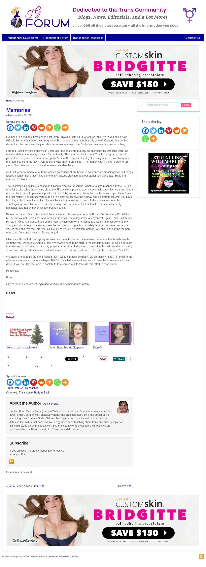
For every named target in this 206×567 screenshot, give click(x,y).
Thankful (97, 347)
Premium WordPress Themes (63, 556)
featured (18, 387)
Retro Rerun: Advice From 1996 (26, 485)
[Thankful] (112, 333)
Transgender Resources (88, 37)
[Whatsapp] (57, 127)
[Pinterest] (33, 127)
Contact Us (193, 37)
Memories (18, 110)
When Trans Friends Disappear (66, 347)
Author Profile (50, 403)
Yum (37, 366)
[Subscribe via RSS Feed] (11, 461)
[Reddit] (41, 127)
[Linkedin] (25, 127)
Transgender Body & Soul (34, 392)
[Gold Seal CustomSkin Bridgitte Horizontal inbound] (102, 97)
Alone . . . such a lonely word (21, 347)
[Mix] (49, 127)
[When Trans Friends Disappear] (69, 333)
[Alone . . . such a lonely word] (25, 333)
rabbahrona (12, 115)
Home (9, 100)
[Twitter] (18, 127)
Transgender (32, 387)
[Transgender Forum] (101, 27)
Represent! (124, 485)
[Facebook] (10, 127)
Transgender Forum (55, 37)
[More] (65, 127)
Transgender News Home (22, 37)
